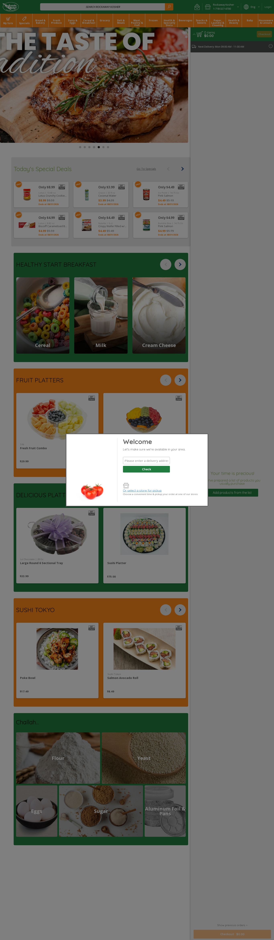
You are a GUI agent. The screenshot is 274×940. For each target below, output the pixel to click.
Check (146, 469)
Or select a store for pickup (142, 490)
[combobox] (146, 460)
